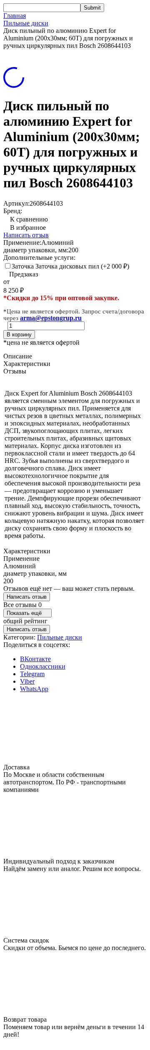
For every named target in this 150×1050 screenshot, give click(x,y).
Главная (14, 15)
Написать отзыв (26, 235)
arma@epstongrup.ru (51, 317)
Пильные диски (25, 23)
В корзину (19, 334)
